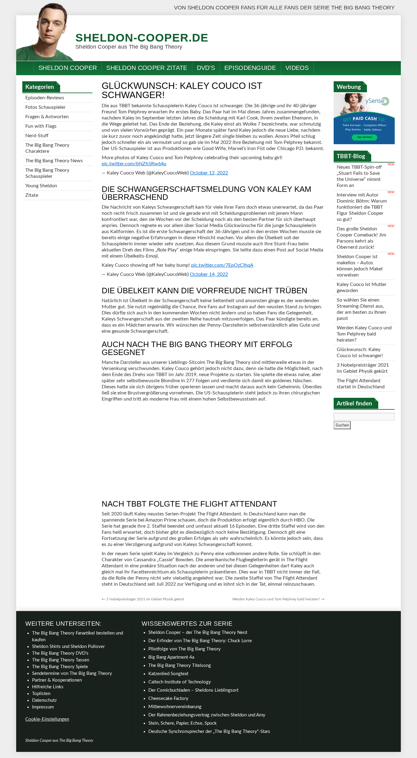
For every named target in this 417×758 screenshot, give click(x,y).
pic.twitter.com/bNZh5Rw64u (134, 163)
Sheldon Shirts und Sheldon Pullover (68, 646)
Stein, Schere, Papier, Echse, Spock (182, 723)
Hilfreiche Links (47, 687)
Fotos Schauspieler (45, 107)
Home (25, 68)
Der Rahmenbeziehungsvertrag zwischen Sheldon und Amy (206, 715)
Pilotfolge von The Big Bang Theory (184, 649)
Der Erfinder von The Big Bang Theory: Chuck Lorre (200, 641)
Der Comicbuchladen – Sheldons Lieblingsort (193, 690)
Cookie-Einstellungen (47, 719)
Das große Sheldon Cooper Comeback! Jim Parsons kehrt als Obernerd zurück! (361, 238)
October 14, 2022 (209, 274)
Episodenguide (250, 67)
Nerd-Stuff (37, 135)
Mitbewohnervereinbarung (174, 707)
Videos (297, 67)
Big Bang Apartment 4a (171, 657)
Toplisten (41, 693)
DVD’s (206, 67)
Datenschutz (44, 700)
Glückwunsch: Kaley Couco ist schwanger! (360, 352)
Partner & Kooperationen (57, 680)
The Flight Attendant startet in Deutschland (361, 383)
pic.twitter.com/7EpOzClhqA (222, 265)
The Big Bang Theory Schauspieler (47, 173)
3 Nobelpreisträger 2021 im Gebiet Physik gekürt (143, 599)
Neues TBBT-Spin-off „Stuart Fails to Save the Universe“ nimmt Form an (359, 176)
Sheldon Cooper (67, 67)
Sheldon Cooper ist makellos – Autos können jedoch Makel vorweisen (360, 265)
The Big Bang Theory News (54, 160)
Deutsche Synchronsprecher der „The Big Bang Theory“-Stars (209, 731)
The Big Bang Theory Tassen (60, 660)
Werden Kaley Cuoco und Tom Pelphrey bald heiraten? (278, 599)
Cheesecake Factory (168, 698)
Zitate (31, 195)
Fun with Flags (40, 126)
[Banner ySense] (364, 142)
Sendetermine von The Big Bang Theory (72, 673)
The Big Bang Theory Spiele (60, 667)
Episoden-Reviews (44, 97)
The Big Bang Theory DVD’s (60, 653)
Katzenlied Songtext (168, 674)
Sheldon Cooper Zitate (146, 67)
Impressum (43, 707)
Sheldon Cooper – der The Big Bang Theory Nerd (197, 632)
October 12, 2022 (209, 172)
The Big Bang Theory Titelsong (179, 665)
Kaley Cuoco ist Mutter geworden (361, 287)
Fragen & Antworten (47, 116)
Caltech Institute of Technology (179, 682)
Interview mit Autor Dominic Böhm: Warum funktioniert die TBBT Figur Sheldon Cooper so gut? (362, 207)
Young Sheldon (41, 185)
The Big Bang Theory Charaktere (47, 148)
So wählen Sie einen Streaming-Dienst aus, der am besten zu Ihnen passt (361, 309)
